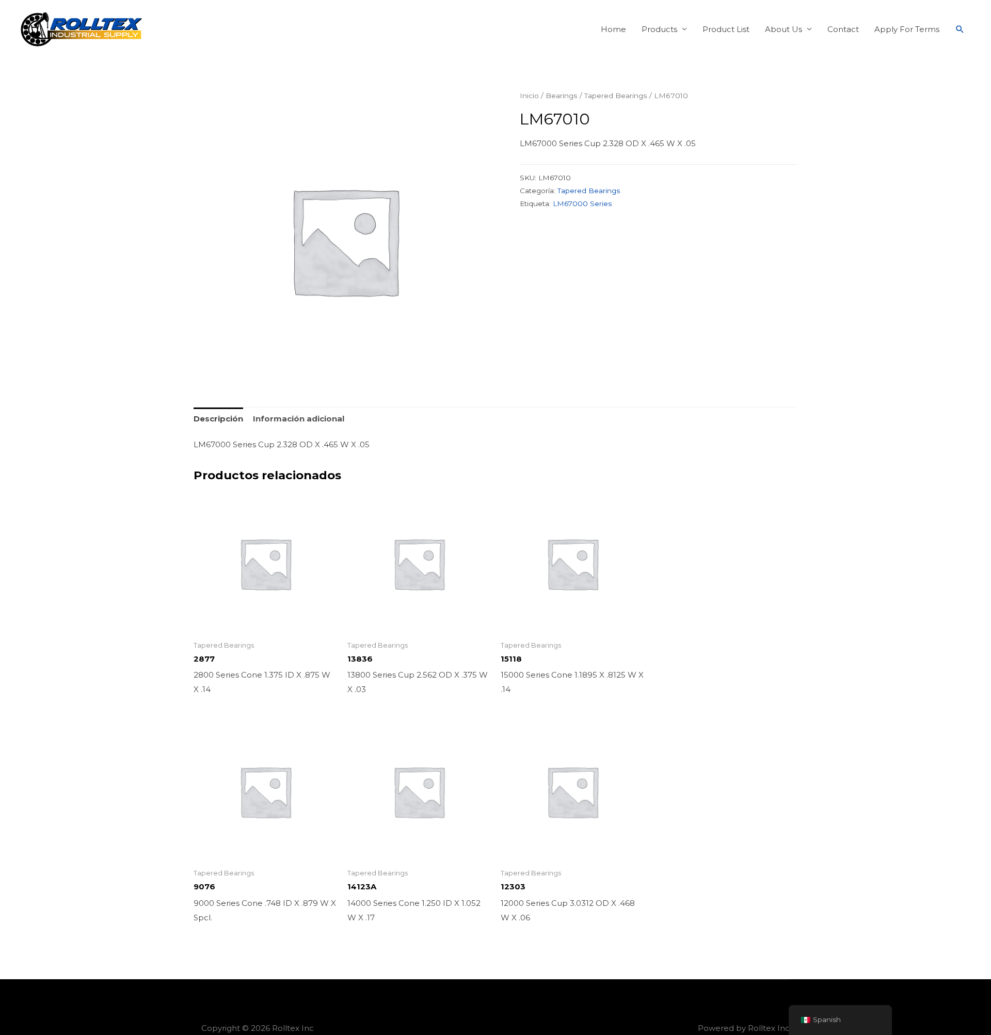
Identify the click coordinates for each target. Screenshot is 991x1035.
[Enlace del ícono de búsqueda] (960, 29)
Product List (725, 29)
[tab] (218, 418)
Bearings (562, 95)
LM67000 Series (582, 203)
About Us (783, 29)
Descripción (218, 419)
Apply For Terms (906, 29)
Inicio (529, 95)
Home (613, 29)
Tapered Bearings (615, 95)
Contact (843, 29)
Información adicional (298, 419)
